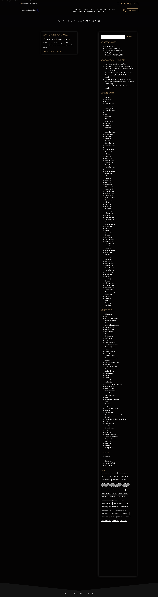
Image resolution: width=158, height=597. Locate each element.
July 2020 (108, 136)
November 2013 (109, 288)
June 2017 (108, 204)
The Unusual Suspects (94, 11)
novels (122, 500)
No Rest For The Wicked (112, 400)
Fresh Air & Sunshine (111, 369)
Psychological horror (111, 408)
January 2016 (109, 242)
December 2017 (109, 191)
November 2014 (109, 270)
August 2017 (108, 200)
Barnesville (123, 473)
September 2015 (110, 250)
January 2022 (109, 121)
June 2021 (108, 126)
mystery (112, 496)
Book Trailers (109, 338)
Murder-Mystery (110, 395)
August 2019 (108, 152)
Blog (113, 9)
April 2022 (108, 115)
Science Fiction (109, 413)
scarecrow (124, 506)
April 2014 (108, 281)
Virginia (128, 517)
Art (106, 316)
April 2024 (108, 99)
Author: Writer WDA (78, 594)
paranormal (118, 503)
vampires (120, 517)
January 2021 (109, 130)
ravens (104, 506)
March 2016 (108, 237)
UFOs (106, 421)
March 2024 (108, 101)
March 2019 (108, 158)
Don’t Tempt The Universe (113, 48)
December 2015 (109, 244)
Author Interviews (110, 321)
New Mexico (121, 496)
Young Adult (108, 448)
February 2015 (109, 264)
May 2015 (108, 259)
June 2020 (108, 139)
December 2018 (109, 165)
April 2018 (108, 182)
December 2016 (109, 218)
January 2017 (109, 215)
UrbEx (107, 430)
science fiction (121, 510)
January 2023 (109, 108)
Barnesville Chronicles (112, 325)
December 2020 (110, 132)
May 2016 (108, 233)
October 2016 (109, 222)
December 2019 (109, 143)
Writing (107, 446)
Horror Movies (109, 380)
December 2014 (109, 268)
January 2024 (109, 106)
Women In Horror (110, 439)
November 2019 (110, 145)
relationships (113, 506)
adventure (105, 473)
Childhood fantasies (111, 345)
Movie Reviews (56, 51)
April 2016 (108, 235)
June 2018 (108, 178)
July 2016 (107, 228)
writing (123, 520)
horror (129, 490)
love (114, 493)
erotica (126, 483)
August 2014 (108, 274)
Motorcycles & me (110, 391)
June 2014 (108, 279)
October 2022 (109, 112)
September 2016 (110, 224)
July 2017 (107, 202)
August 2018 (108, 174)
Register (107, 457)
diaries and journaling (111, 358)
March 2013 (108, 305)
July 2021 (107, 123)
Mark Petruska (109, 64)
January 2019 (109, 163)
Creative (107, 349)
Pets (106, 402)
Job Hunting (108, 382)
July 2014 (107, 277)
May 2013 (108, 301)
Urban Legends (109, 428)
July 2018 (107, 176)
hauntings (121, 490)
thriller (105, 517)
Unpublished (109, 426)
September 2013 (110, 292)
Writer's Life (109, 443)
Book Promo (109, 332)
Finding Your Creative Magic (114, 53)
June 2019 (108, 156)
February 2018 (109, 187)
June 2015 (108, 257)
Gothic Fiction (109, 371)
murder (104, 496)
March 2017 (108, 211)
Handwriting (109, 373)
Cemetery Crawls (110, 343)
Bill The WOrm (109, 327)
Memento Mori (109, 386)
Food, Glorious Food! (111, 367)
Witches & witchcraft (111, 437)
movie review (123, 493)
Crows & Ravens (110, 351)
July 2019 (107, 154)
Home (75, 9)
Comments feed (110, 463)
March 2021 (108, 128)
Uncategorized (109, 424)
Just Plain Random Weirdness (114, 384)
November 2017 (109, 193)
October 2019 (109, 147)
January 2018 (109, 189)
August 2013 (108, 294)
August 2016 (108, 226)
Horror (46, 51)
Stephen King (115, 513)
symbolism (125, 513)
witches (115, 520)
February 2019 (109, 161)
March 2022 (108, 117)
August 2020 (109, 134)
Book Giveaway (109, 329)
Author (114, 473)
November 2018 (110, 167)
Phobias (107, 404)
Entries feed (108, 461)
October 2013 (109, 290)
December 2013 (109, 285)
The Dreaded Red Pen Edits (113, 51)
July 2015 (107, 255)
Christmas (115, 480)
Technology (108, 417)
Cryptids (107, 354)
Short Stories (78, 11)
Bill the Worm (106, 476)
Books (93, 9)
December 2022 (110, 110)
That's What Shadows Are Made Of (115, 419)
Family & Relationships (112, 362)
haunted (112, 490)
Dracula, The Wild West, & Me (114, 55)
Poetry (107, 406)
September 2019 (110, 150)
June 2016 (108, 231)
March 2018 (108, 185)
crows (124, 480)
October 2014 (109, 272)
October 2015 (109, 248)
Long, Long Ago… (110, 46)
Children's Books (110, 347)
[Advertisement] (117, 557)
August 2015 (108, 253)
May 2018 (108, 180)
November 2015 (109, 246)
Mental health (109, 389)
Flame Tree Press (115, 486)
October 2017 (109, 196)
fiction (104, 486)
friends (125, 486)
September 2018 (110, 172)
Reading (107, 410)
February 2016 (109, 239)
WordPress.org (109, 465)
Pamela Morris (63, 39)
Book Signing (109, 336)
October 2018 (109, 169)
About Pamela (84, 9)
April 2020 (108, 141)
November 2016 (110, 220)
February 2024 (109, 104)
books (116, 476)
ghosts (104, 490)
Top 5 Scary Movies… (55, 35)
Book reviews (109, 334)
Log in (107, 459)
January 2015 (109, 266)
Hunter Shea (106, 493)
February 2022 (109, 119)
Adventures (108, 314)
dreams (119, 483)
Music (107, 397)
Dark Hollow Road (110, 356)
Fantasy (107, 365)
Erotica (107, 360)
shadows (105, 513)
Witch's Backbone (110, 435)
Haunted (107, 375)
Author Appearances (111, 319)
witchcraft (106, 520)
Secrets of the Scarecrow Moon (114, 415)
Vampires (108, 432)
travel (113, 517)
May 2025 (108, 97)
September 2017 (110, 198)
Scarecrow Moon (107, 510)
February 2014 (109, 283)
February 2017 (109, 213)
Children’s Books (103, 9)
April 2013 (108, 303)
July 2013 (107, 296)
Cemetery (108, 340)
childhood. (106, 480)
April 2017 (108, 209)
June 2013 (108, 299)
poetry (127, 503)
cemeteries (124, 476)
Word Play (108, 441)
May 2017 (108, 207)
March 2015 (108, 261)
